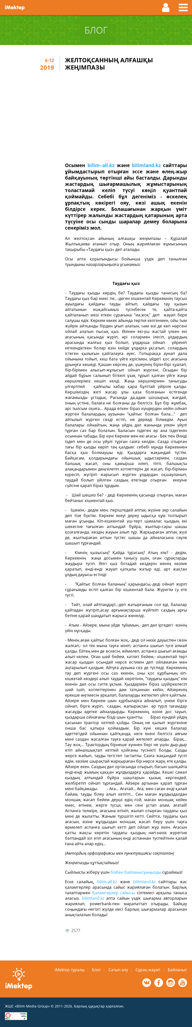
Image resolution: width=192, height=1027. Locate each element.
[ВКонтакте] (146, 982)
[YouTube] (182, 982)
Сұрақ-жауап (148, 969)
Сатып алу (118, 969)
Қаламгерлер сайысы (113, 892)
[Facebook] (158, 982)
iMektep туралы (69, 969)
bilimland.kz (146, 165)
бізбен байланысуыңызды (135, 872)
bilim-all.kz (107, 881)
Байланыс (177, 969)
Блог (96, 969)
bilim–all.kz (101, 165)
